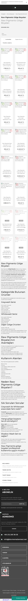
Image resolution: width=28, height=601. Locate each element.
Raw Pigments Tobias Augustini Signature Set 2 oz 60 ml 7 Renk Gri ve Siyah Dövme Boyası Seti (21, 145)
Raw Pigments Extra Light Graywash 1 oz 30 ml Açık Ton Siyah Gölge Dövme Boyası (21, 118)
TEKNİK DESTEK (20, 598)
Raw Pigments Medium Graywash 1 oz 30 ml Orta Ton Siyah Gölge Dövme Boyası (21, 199)
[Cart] (13, 7)
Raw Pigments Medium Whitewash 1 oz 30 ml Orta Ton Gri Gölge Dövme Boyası (7, 91)
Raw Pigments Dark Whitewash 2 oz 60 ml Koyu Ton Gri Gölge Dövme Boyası (7, 226)
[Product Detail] (7, 183)
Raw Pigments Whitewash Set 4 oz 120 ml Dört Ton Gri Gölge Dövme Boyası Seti (7, 252)
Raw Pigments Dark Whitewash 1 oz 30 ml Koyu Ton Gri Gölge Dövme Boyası (21, 64)
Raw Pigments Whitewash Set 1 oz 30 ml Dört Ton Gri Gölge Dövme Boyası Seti (7, 172)
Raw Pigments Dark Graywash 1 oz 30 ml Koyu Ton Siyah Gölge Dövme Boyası (7, 145)
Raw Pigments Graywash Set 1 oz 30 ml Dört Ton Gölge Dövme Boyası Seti (7, 199)
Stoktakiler (8, 39)
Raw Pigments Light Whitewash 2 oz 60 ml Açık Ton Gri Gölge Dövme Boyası (7, 64)
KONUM (14, 528)
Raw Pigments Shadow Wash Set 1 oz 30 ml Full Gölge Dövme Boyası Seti (21, 226)
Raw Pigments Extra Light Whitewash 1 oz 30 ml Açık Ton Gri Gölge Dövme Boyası (7, 118)
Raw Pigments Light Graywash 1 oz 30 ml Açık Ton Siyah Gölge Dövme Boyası (21, 252)
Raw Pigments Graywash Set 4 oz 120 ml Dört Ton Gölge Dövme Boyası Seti (21, 172)
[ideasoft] (6, 600)
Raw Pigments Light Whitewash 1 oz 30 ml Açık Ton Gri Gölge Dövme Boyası (21, 91)
